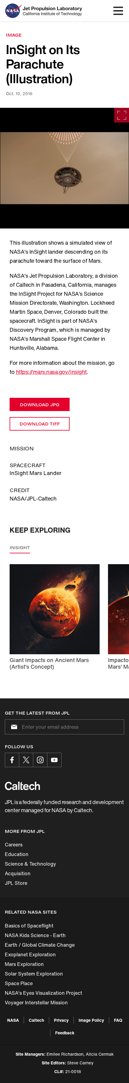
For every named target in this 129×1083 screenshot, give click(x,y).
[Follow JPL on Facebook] (12, 760)
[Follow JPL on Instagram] (40, 760)
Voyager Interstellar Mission (36, 1002)
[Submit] (13, 727)
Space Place (19, 983)
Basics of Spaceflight (29, 925)
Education (16, 854)
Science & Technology (30, 863)
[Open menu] (118, 10)
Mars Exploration (24, 964)
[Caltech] (22, 786)
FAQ (118, 1020)
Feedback (64, 1033)
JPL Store (16, 883)
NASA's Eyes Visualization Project (43, 993)
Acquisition (18, 873)
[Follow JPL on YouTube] (54, 760)
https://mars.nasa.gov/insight (51, 372)
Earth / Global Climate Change (40, 944)
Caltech (36, 1020)
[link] (64, 168)
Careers (13, 844)
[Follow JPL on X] (26, 760)
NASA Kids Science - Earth (35, 935)
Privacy (61, 1020)
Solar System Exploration (34, 973)
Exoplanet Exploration (30, 954)
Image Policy (91, 1020)
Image (14, 35)
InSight (20, 547)
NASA (13, 1020)
